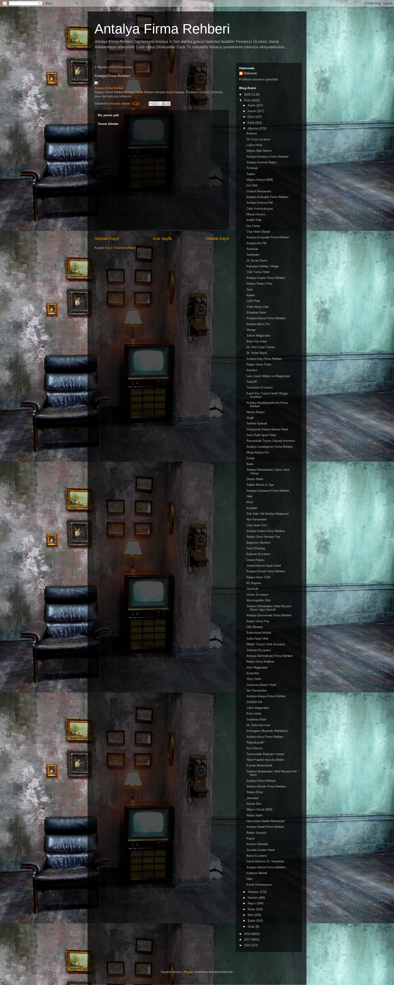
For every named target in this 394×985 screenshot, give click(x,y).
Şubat (252, 920)
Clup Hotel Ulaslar (258, 231)
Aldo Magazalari (257, 667)
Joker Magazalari (257, 708)
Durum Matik (254, 479)
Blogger (189, 972)
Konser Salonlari (257, 844)
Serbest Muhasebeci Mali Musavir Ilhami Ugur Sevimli (268, 608)
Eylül (251, 122)
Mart (251, 915)
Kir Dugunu (253, 583)
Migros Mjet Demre (259, 150)
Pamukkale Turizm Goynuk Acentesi (270, 440)
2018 (247, 934)
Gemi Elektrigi (255, 548)
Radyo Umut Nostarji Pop (263, 536)
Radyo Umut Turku (258, 364)
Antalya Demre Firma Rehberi (265, 867)
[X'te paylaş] (159, 103)
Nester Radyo (255, 412)
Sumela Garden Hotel (260, 850)
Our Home (253, 226)
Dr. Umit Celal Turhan (260, 347)
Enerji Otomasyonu (259, 884)
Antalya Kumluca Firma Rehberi (267, 156)
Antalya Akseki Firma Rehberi (266, 786)
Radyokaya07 (255, 742)
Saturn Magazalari (258, 335)
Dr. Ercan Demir (256, 260)
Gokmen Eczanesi (258, 650)
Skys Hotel (253, 679)
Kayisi (250, 838)
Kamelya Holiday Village (262, 266)
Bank (249, 464)
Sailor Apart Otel (257, 638)
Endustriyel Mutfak (258, 632)
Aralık (252, 105)
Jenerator (252, 798)
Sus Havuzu (254, 748)
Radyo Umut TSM (258, 577)
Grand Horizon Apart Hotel (263, 565)
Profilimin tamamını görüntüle (258, 79)
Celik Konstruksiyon (259, 208)
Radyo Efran (254, 792)
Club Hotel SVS (256, 525)
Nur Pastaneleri (256, 519)
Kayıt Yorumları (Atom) (120, 247)
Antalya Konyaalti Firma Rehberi (267, 237)
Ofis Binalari (254, 627)
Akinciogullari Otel (258, 600)
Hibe (249, 879)
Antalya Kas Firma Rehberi (264, 358)
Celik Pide (253, 301)
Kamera (251, 133)
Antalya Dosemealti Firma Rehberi (269, 615)
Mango (250, 330)
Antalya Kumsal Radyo (261, 162)
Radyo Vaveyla (256, 832)
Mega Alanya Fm (257, 452)
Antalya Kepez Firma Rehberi (265, 278)
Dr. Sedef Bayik (256, 353)
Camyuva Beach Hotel (261, 685)
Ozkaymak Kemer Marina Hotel (267, 429)
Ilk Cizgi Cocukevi (258, 139)
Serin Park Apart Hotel (261, 435)
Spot (249, 289)
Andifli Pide (254, 220)
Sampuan (252, 254)
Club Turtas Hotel (258, 272)
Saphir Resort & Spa (260, 484)
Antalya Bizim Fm (258, 324)
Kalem (250, 295)
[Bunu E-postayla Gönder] (151, 103)
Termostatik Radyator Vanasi (265, 754)
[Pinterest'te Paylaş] (168, 103)
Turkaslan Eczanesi (259, 387)
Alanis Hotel (254, 815)
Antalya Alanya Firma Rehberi (266, 696)
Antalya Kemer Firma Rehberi (265, 318)
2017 (247, 939)
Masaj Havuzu (255, 214)
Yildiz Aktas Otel (257, 307)
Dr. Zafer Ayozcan (258, 725)
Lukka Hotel (254, 145)
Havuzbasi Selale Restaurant (265, 821)
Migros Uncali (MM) (259, 809)
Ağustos (253, 128)
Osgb (250, 417)
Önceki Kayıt (217, 238)
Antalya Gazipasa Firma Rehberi (267, 490)
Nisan (252, 909)
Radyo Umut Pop (257, 621)
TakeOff (251, 381)
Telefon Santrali (256, 423)
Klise (249, 502)
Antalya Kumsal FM (259, 202)
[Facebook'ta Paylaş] (164, 103)
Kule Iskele (253, 713)
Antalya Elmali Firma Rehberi (265, 571)
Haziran (253, 897)
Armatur (251, 370)
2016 (247, 945)
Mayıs (252, 903)
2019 (247, 100)
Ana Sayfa (162, 238)
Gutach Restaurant (258, 191)
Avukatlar (252, 673)
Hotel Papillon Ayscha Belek (265, 759)
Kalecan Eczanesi (258, 554)
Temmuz (254, 892)
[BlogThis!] (155, 103)
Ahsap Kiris (254, 803)
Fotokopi (252, 168)
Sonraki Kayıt (106, 238)
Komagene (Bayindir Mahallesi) (267, 731)
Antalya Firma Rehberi (162, 28)
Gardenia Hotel (256, 719)
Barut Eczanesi (256, 855)
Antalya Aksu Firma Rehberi (264, 736)
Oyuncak (252, 588)
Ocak (252, 926)
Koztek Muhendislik (259, 765)
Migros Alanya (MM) (259, 179)
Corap (250, 458)
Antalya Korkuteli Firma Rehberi (267, 197)
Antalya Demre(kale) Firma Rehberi (269, 656)
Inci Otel (252, 185)
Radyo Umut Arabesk (260, 661)
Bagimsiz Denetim (258, 542)
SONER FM (254, 702)
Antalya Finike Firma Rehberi (265, 531)
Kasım (252, 111)
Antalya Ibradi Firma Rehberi (265, 826)
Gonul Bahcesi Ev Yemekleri (265, 861)
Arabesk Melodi (256, 873)
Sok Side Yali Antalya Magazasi (267, 513)
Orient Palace (255, 560)
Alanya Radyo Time (259, 283)
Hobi (249, 496)
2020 (247, 94)
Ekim (251, 116)
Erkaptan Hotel (256, 312)
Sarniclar (252, 249)
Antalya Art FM (256, 243)
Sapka (250, 174)
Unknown (250, 73)
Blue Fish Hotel (256, 341)
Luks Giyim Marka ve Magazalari (268, 376)
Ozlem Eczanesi (257, 594)
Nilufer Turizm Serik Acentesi (265, 644)
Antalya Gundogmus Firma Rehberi (269, 446)
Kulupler (251, 508)
